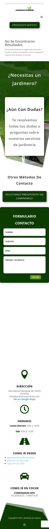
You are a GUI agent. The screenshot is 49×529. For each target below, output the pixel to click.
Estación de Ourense (18, 460)
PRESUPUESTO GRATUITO (24, 25)
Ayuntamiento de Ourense (20, 457)
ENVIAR (35, 277)
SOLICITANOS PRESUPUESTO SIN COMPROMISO (24, 196)
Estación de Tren (15, 463)
